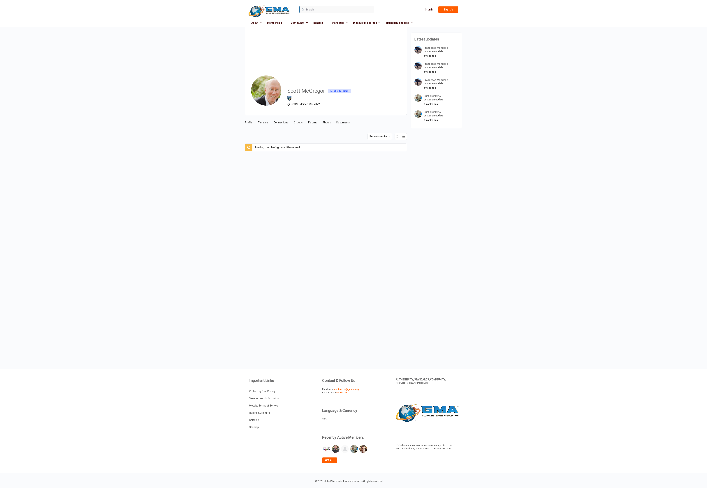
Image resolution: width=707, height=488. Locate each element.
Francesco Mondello (436, 47)
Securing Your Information (264, 398)
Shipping (254, 419)
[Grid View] (398, 136)
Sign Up (448, 9)
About (254, 22)
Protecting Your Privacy (262, 391)
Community (297, 22)
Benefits (318, 22)
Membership (274, 22)
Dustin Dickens (432, 96)
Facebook (341, 392)
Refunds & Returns (259, 412)
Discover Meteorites (365, 22)
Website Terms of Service (263, 405)
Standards (338, 22)
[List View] (404, 136)
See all (329, 460)
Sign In (429, 9)
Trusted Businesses (397, 22)
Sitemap (254, 427)
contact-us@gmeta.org (346, 389)
